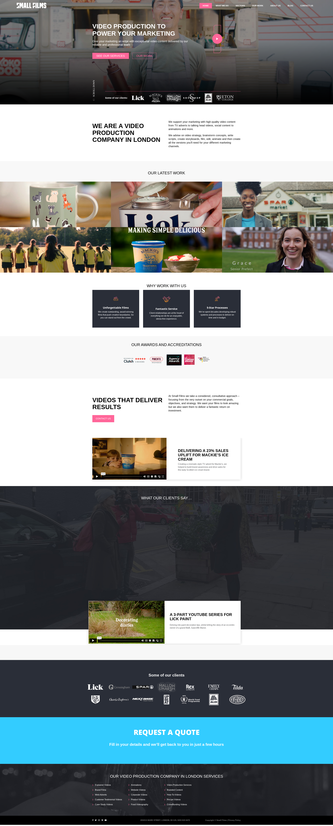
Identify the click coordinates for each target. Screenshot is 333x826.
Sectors (240, 6)
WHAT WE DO (222, 6)
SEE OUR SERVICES (110, 55)
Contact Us (306, 6)
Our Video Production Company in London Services (166, 776)
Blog (290, 6)
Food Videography (139, 804)
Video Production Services (179, 785)
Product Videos (138, 799)
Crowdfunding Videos (177, 804)
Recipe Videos (174, 799)
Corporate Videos (139, 795)
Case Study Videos (104, 804)
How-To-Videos (174, 795)
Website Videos (138, 790)
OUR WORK (144, 55)
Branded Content (175, 790)
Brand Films (100, 790)
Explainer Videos (103, 785)
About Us (275, 6)
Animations (136, 785)
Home (206, 6)
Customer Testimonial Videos (108, 799)
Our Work (257, 6)
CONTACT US (103, 418)
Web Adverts (101, 795)
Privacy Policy (234, 820)
